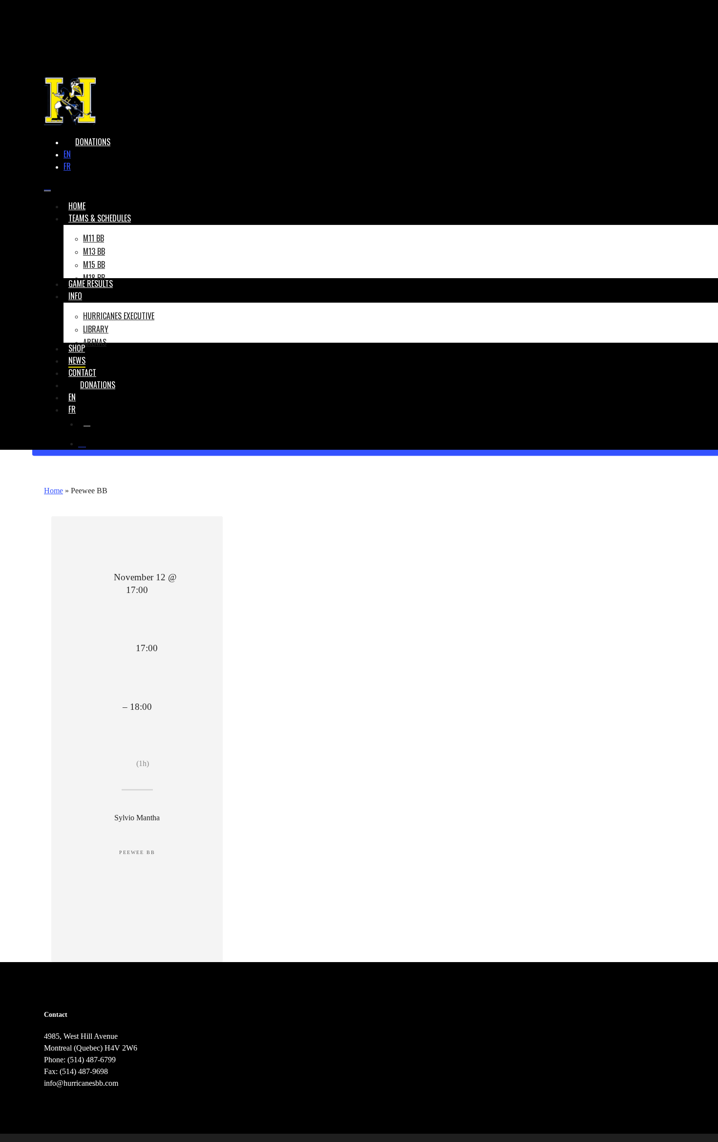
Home (53, 490)
